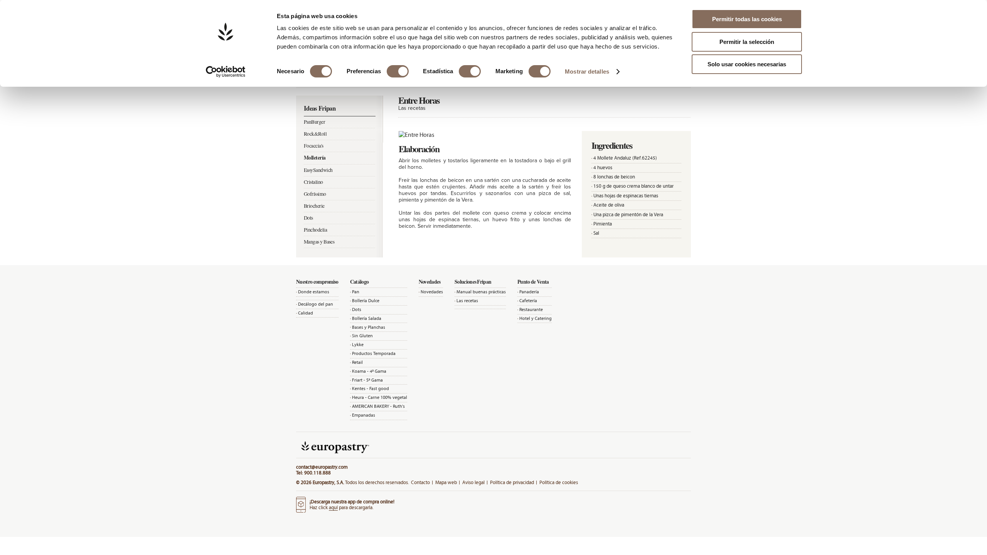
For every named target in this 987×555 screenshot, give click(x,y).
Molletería (315, 157)
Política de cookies (558, 482)
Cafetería (528, 300)
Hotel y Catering (535, 318)
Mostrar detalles (587, 71)
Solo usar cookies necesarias (746, 64)
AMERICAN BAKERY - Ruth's (378, 406)
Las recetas (467, 300)
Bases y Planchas (368, 327)
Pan (355, 291)
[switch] (398, 71)
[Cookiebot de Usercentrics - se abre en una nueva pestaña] (225, 71)
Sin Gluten (362, 335)
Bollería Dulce (365, 300)
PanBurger (314, 121)
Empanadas (363, 415)
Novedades (432, 291)
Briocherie (314, 205)
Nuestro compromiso (317, 282)
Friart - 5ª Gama (367, 380)
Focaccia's (313, 145)
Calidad (305, 313)
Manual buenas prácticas (481, 291)
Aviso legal (473, 482)
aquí (333, 507)
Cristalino (313, 181)
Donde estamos (313, 291)
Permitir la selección (746, 42)
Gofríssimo (315, 193)
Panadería (529, 291)
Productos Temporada (374, 353)
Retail (357, 362)
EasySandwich (318, 169)
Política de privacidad (512, 482)
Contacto (420, 482)
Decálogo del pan (315, 304)
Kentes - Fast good (370, 388)
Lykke (358, 344)
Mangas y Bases (319, 241)
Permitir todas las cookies (747, 19)
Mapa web (446, 482)
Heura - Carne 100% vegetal (379, 397)
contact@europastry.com (322, 467)
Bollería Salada (366, 318)
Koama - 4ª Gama (369, 371)
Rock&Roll (315, 133)
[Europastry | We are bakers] (334, 455)
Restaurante (531, 309)
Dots (308, 217)
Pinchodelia (315, 229)
